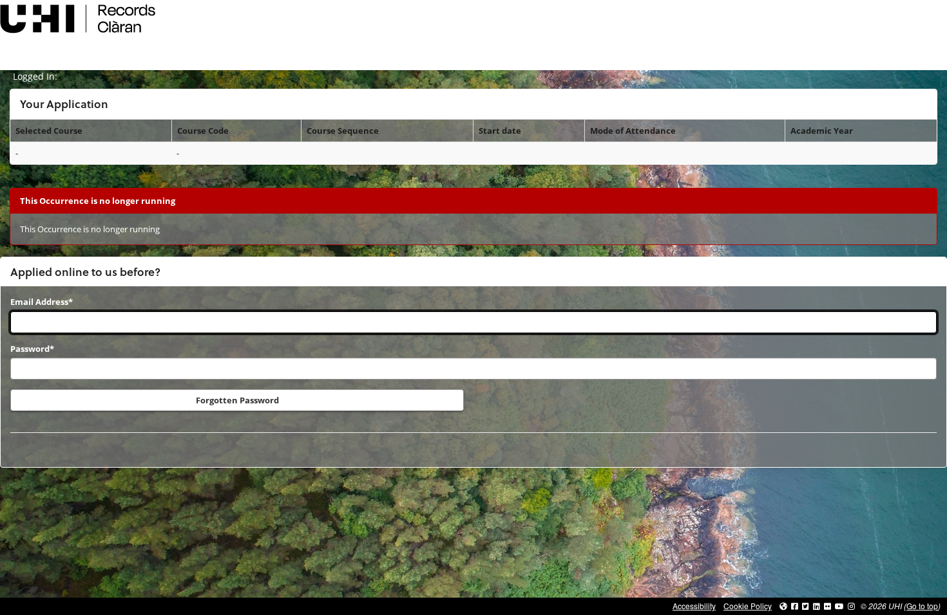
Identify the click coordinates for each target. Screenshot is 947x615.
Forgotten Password (237, 400)
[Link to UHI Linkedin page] (816, 605)
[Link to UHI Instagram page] (851, 605)
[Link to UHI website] (783, 605)
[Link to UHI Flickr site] (827, 605)
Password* (32, 348)
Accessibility (694, 605)
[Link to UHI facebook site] (794, 605)
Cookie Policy (747, 605)
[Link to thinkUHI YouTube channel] (839, 605)
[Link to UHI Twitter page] (805, 605)
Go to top (922, 605)
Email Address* (41, 302)
